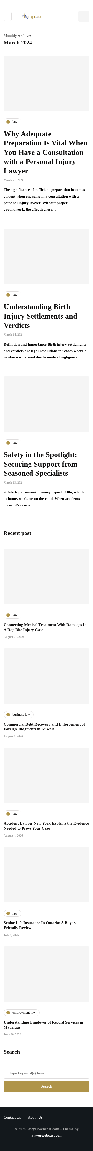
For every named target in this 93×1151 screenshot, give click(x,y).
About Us (35, 1117)
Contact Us (12, 1117)
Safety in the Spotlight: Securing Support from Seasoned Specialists (40, 463)
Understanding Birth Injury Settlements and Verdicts (40, 316)
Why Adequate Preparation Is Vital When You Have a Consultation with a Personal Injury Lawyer (46, 152)
